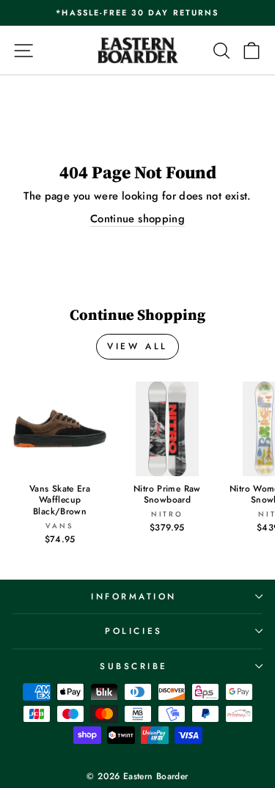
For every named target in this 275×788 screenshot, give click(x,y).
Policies (133, 630)
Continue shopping (137, 219)
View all (137, 346)
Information (134, 596)
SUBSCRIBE (134, 666)
